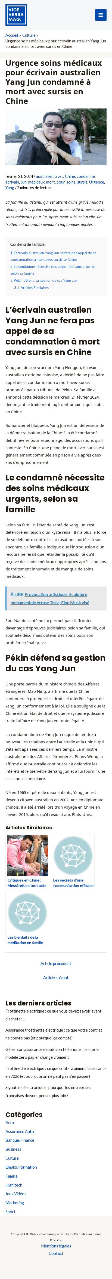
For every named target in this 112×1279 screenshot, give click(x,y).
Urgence (96, 182)
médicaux (36, 182)
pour (61, 182)
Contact (56, 1253)
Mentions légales (56, 1246)
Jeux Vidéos (15, 1193)
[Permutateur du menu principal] (101, 15)
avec (59, 176)
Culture (12, 1158)
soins (71, 182)
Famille (11, 1176)
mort (50, 182)
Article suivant (56, 977)
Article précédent (56, 963)
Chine (70, 176)
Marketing (14, 1202)
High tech (13, 1185)
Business (13, 1149)
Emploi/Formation (21, 1167)
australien (45, 176)
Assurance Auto (19, 1131)
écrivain (12, 182)
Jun (24, 182)
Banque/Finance (19, 1140)
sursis (82, 182)
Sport (10, 1211)
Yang (9, 187)
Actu (9, 1122)
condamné (86, 176)
